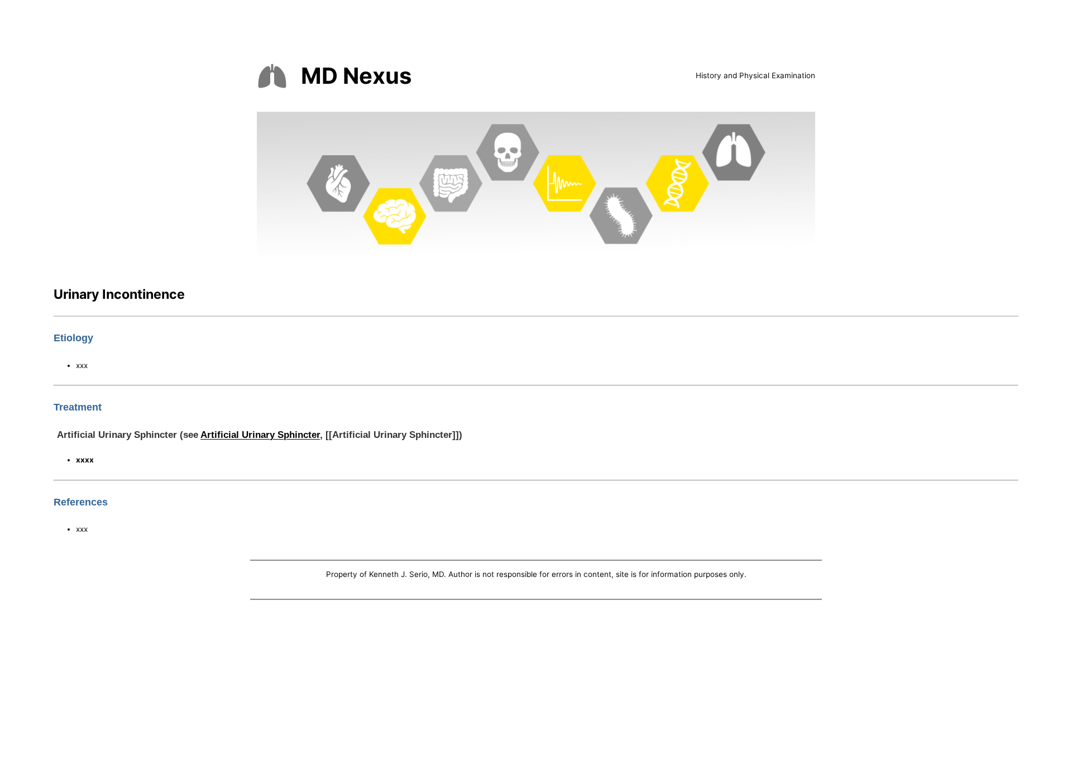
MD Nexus (356, 75)
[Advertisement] (536, 686)
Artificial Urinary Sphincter (260, 434)
